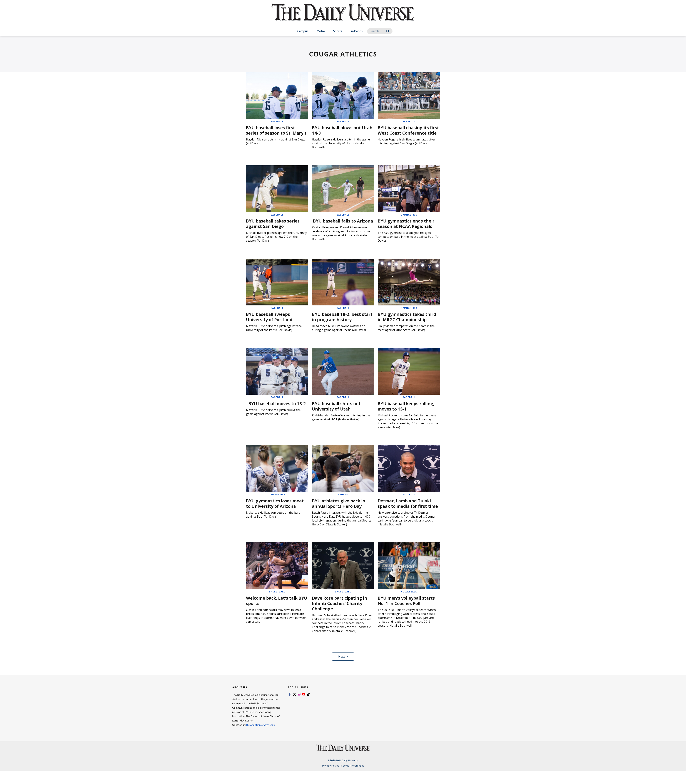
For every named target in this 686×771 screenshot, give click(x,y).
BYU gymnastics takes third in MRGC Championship (407, 316)
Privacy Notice (330, 765)
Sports (337, 31)
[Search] (388, 31)
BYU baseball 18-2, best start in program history (342, 316)
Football (408, 494)
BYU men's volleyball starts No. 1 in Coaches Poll (406, 600)
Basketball (277, 591)
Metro (321, 31)
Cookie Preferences (352, 765)
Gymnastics (409, 214)
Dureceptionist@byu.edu (260, 724)
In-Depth (356, 31)
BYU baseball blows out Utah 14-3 (342, 130)
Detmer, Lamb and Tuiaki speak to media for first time (408, 503)
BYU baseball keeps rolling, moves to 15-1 (406, 406)
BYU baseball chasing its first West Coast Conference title (408, 130)
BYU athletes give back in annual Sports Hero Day (338, 503)
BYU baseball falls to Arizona (343, 221)
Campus (302, 31)
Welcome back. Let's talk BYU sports (276, 600)
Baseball (277, 121)
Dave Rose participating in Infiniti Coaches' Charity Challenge (339, 603)
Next (341, 656)
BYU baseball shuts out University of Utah (336, 406)
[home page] (343, 16)
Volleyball (409, 591)
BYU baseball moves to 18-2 (277, 403)
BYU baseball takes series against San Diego (273, 223)
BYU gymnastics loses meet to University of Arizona (275, 503)
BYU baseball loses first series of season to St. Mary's (276, 130)
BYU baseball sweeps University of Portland (269, 316)
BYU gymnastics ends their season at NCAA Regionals (406, 223)
